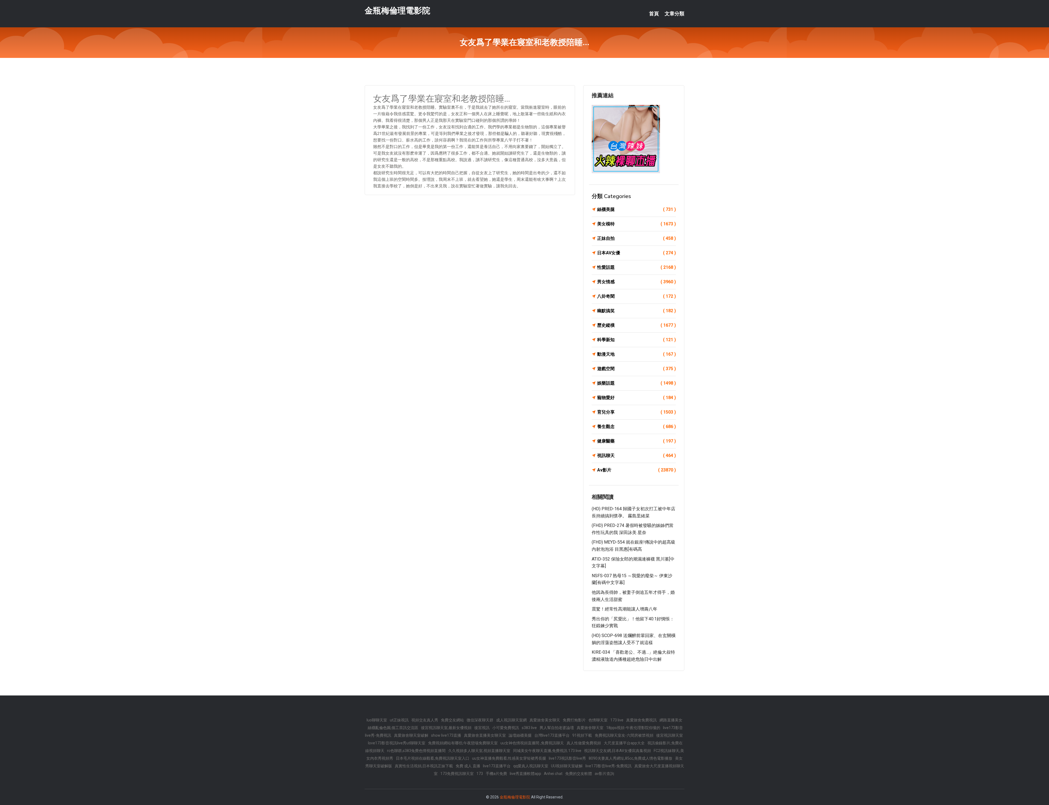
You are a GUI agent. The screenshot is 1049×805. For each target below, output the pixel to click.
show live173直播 (446, 735)
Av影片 (636, 470)
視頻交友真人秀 (424, 720)
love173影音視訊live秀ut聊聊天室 (396, 743)
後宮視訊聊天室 (669, 735)
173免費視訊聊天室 (457, 773)
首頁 (654, 13)
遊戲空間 (636, 368)
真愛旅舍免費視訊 (641, 720)
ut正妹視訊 (399, 720)
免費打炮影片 (574, 720)
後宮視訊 (482, 728)
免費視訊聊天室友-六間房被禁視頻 (624, 735)
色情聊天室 (598, 720)
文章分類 (674, 13)
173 (479, 773)
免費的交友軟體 (578, 773)
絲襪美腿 (636, 209)
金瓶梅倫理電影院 (397, 10)
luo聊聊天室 (377, 720)
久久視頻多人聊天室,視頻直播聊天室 (479, 750)
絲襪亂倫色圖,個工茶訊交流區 (393, 728)
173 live (616, 720)
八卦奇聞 (636, 296)
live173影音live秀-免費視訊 (608, 766)
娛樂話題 (636, 383)
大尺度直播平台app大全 (624, 743)
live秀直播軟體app (525, 773)
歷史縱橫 (636, 325)
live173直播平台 (497, 766)
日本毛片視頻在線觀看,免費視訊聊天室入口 (432, 758)
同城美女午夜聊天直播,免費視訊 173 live (547, 750)
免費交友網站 (452, 720)
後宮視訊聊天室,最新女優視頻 (446, 728)
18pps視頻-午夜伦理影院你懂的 (633, 728)
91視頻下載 (582, 735)
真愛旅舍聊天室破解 (411, 735)
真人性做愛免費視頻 (584, 743)
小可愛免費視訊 (505, 728)
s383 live (529, 728)
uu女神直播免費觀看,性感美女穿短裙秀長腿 (509, 758)
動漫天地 (636, 354)
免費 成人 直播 (468, 766)
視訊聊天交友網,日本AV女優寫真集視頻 (617, 750)
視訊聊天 (636, 455)
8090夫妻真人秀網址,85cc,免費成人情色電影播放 (630, 758)
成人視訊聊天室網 (511, 720)
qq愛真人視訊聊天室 (530, 766)
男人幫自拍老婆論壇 (557, 728)
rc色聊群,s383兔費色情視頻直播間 (416, 750)
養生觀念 (636, 426)
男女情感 (636, 281)
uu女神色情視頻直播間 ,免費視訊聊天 (532, 743)
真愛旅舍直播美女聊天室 (485, 735)
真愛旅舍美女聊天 (544, 720)
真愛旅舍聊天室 (590, 728)
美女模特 (636, 223)
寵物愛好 (636, 397)
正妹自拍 (636, 238)
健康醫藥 (636, 441)
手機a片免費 (496, 773)
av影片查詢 (604, 773)
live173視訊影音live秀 (567, 758)
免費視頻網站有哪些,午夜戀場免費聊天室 (463, 743)
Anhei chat (553, 773)
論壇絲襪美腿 (520, 735)
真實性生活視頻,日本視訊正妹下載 (424, 766)
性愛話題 (636, 267)
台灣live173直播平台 (552, 735)
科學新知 (636, 339)
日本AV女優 (636, 252)
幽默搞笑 (636, 310)
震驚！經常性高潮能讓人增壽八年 (624, 609)
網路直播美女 (670, 720)
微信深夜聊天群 (480, 720)
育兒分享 (636, 412)
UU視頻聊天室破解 (567, 766)
